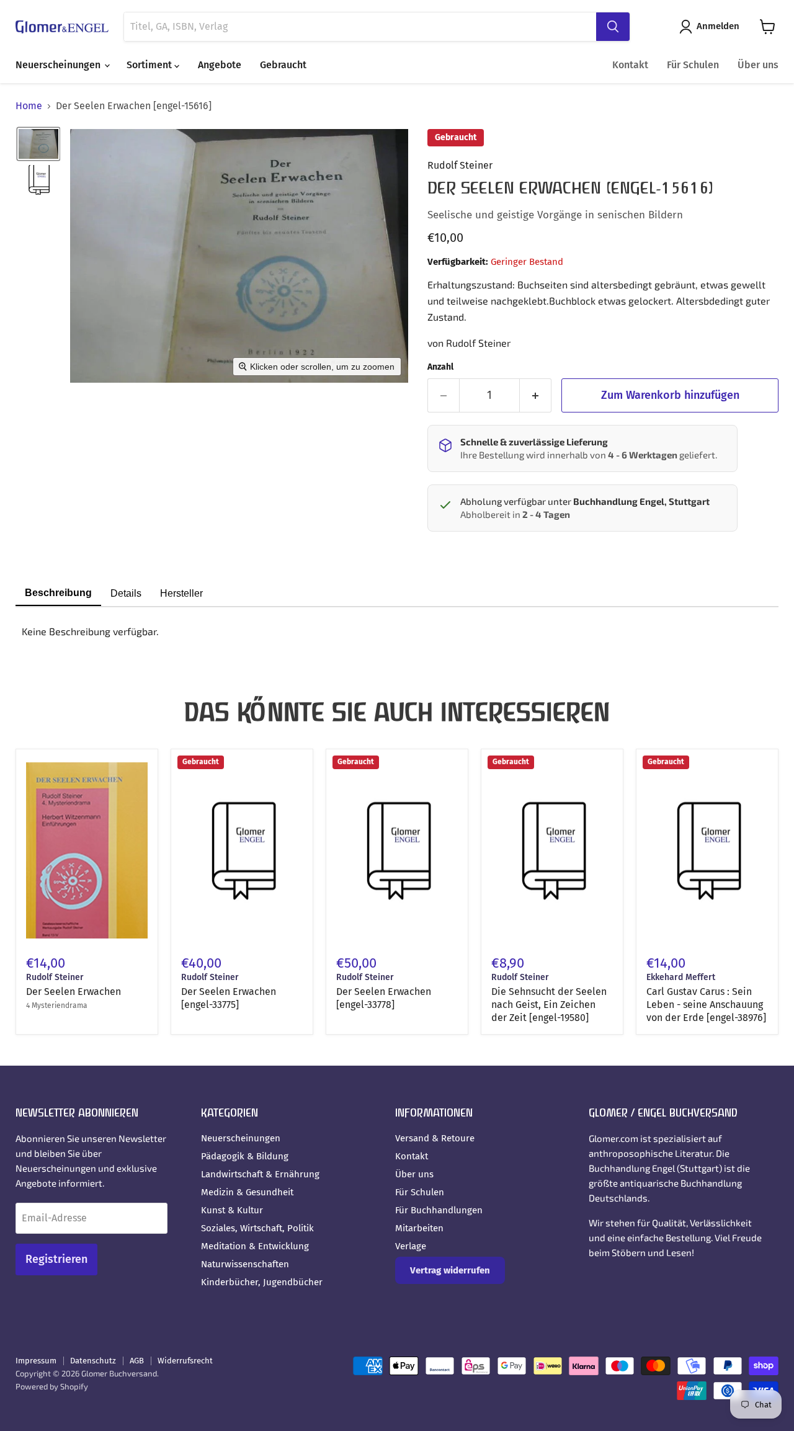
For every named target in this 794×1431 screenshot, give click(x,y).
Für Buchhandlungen (439, 1210)
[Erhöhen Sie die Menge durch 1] (535, 395)
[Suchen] (613, 26)
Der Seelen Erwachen (73, 991)
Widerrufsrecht (185, 1360)
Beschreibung (58, 592)
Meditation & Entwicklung (255, 1246)
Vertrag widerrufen (450, 1270)
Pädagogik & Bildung (244, 1156)
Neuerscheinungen (59, 65)
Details (125, 593)
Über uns (758, 65)
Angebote (219, 65)
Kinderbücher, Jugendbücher (262, 1282)
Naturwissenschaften (245, 1264)
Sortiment (150, 65)
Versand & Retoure (435, 1138)
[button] (711, 26)
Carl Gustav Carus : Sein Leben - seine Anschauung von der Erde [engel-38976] (706, 1004)
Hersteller (181, 593)
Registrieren (56, 1259)
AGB (137, 1360)
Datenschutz (93, 1360)
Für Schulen (693, 65)
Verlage (410, 1246)
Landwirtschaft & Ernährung (260, 1174)
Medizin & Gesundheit (247, 1192)
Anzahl (440, 367)
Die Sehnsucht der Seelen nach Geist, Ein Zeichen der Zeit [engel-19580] (549, 1004)
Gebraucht (283, 65)
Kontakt (630, 65)
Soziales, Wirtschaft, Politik (257, 1228)
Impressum (36, 1360)
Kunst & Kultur (232, 1210)
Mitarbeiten (419, 1228)
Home (29, 106)
